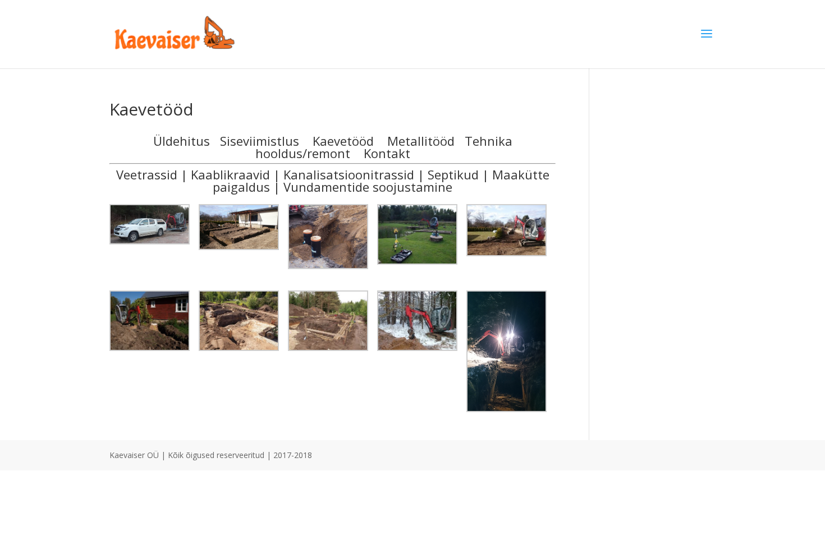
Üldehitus (181, 140)
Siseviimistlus (259, 140)
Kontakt (387, 153)
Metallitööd (421, 140)
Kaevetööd (343, 140)
